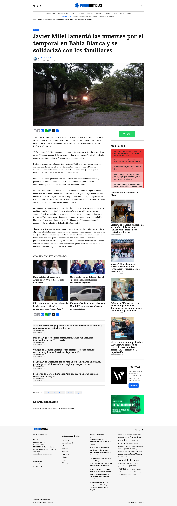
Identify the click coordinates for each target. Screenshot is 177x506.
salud (133, 469)
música (120, 463)
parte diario (121, 465)
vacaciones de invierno (123, 476)
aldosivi (120, 434)
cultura (120, 440)
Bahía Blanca (48, 393)
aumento (135, 434)
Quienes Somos (37, 461)
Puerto (115, 13)
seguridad (138, 469)
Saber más (133, 385)
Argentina (129, 434)
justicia (126, 456)
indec (140, 451)
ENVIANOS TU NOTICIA (127, 133)
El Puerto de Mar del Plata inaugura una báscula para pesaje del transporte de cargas (66, 375)
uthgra (134, 474)
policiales (132, 466)
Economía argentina (133, 443)
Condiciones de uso (39, 467)
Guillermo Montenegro (133, 451)
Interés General (63, 13)
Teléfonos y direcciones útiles (81, 16)
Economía (99, 13)
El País (73, 13)
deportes (127, 440)
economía (123, 443)
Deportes (90, 13)
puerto (129, 469)
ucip (126, 474)
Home (34, 19)
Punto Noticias (46, 58)
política (122, 468)
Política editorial (38, 464)
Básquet (139, 434)
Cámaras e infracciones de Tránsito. (103, 16)
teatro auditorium (129, 471)
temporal (78, 393)
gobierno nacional (129, 449)
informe (125, 454)
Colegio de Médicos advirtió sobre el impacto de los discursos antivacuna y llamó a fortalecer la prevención (65, 351)
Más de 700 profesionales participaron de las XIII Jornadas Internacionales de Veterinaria (63, 339)
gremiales (138, 448)
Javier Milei (69, 393)
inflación (120, 454)
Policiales (81, 13)
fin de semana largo (138, 446)
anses (124, 434)
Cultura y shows (125, 13)
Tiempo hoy (137, 471)
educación (121, 446)
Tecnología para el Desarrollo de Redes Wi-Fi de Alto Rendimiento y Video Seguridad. (135, 376)
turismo (121, 474)
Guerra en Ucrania (122, 451)
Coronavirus (135, 437)
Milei (137, 460)
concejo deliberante (123, 437)
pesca (126, 466)
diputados (135, 440)
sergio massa (121, 471)
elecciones (129, 446)
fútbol (120, 449)
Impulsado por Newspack (136, 503)
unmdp (130, 474)
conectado (51, 408)
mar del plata (126, 460)
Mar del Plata (50, 13)
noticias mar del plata (130, 463)
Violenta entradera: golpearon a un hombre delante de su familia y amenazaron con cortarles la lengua (67, 326)
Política (107, 13)
